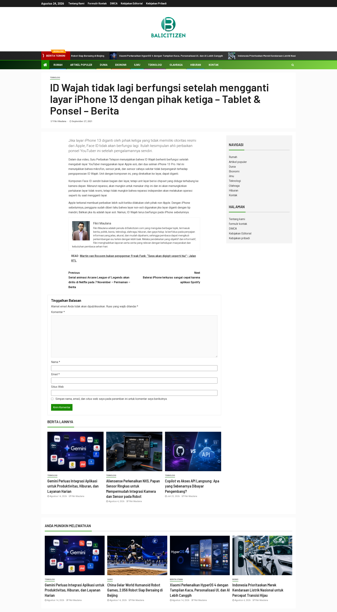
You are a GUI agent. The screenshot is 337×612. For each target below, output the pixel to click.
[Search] (292, 65)
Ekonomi (120, 64)
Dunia (103, 64)
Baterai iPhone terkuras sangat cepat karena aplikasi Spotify (171, 277)
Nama (55, 362)
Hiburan (195, 64)
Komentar (58, 312)
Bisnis (235, 579)
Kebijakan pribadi (156, 3)
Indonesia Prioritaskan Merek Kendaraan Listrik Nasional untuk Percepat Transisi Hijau (264, 55)
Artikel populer (81, 64)
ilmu (137, 64)
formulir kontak (97, 3)
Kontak (214, 64)
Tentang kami (76, 3)
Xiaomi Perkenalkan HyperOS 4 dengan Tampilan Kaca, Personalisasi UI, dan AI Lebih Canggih (149, 55)
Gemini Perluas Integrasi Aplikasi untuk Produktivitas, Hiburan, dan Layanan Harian (73, 486)
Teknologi (155, 64)
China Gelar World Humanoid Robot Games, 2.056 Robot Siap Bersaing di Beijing (135, 590)
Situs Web (57, 386)
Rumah (58, 64)
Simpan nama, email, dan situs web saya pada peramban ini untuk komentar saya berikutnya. (111, 399)
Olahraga (176, 64)
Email (55, 374)
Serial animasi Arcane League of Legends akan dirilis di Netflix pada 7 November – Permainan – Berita (99, 280)
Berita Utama (176, 579)
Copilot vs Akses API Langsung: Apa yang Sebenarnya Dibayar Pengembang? (192, 486)
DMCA (113, 3)
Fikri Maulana (60, 121)
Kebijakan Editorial (132, 3)
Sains (110, 579)
